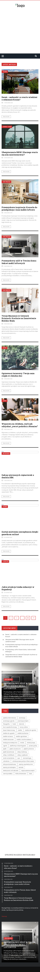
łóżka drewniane (20, 774)
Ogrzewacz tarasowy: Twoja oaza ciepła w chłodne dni (18, 374)
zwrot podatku (7, 774)
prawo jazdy (33, 746)
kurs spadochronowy (10, 727)
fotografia (6, 724)
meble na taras (8, 736)
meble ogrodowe (21, 736)
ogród (5, 746)
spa (18, 758)
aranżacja (22, 718)
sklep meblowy (22, 752)
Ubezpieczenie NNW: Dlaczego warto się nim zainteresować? (20, 153)
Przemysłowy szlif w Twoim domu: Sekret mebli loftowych (19, 261)
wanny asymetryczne (26, 764)
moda (22, 743)
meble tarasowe (8, 739)
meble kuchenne (22, 733)
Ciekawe (5, 71)
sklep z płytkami (22, 755)
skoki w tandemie (8, 758)
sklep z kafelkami (8, 755)
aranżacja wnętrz (23, 721)
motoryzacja (31, 743)
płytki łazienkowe (8, 752)
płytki (5, 749)
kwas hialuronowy (9, 730)
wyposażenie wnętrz (28, 770)
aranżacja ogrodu (9, 721)
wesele (21, 767)
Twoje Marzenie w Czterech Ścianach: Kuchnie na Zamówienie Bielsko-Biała (19, 318)
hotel (14, 724)
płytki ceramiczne (15, 749)
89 (28, 618)
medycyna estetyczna (10, 743)
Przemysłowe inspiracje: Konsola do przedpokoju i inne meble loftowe (19, 208)
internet (21, 724)
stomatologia (27, 758)
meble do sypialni (9, 733)
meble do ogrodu (30, 730)
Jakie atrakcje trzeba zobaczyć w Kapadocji (18, 588)
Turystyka (5, 561)
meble (20, 730)
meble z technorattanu (24, 739)
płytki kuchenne (29, 749)
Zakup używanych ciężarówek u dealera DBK (18, 476)
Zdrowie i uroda (7, 126)
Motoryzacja (6, 453)
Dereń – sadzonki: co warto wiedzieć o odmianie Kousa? (19, 98)
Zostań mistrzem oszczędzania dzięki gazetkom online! (20, 533)
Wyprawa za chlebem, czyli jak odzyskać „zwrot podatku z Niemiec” (20, 425)
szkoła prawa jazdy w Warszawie (23, 761)
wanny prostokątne (9, 767)
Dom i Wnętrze (6, 182)
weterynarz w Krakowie (10, 770)
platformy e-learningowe (18, 746)
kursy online (24, 727)
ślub (30, 774)
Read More (6, 116)
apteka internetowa (9, 718)
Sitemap (4, 916)
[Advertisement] (20, 30)
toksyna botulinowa (9, 764)
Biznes (5, 348)
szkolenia (6, 761)
